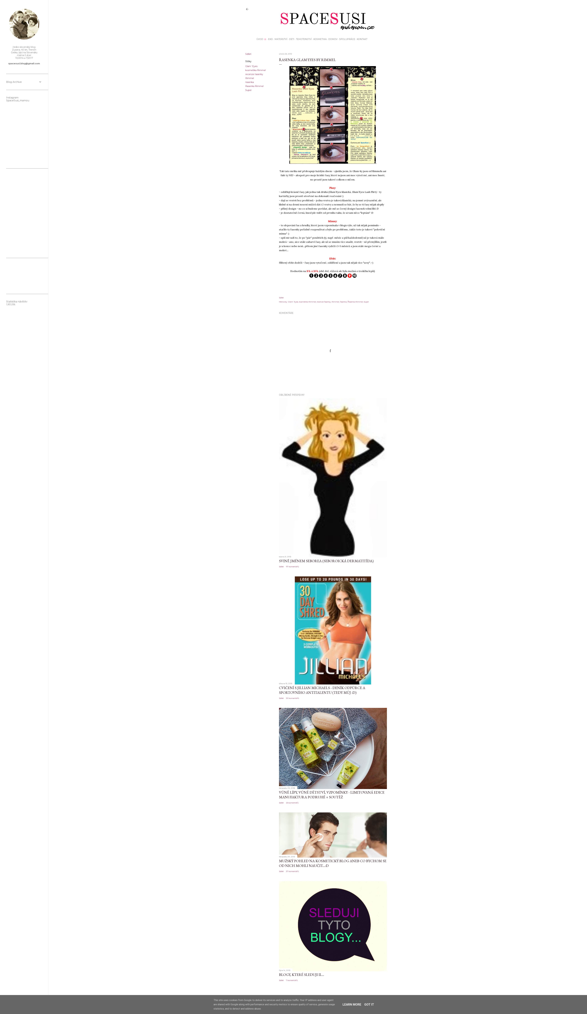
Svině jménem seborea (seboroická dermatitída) (326, 561)
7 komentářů (292, 980)
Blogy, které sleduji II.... (301, 974)
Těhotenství (304, 39)
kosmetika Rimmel (255, 70)
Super (248, 90)
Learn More (352, 1004)
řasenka (249, 82)
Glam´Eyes (251, 66)
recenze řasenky (254, 74)
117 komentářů (292, 566)
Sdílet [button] (248, 54)
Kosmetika (320, 39)
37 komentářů (292, 871)
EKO (270, 39)
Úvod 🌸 (261, 39)
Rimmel (249, 78)
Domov (333, 39)
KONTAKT (362, 39)
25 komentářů (292, 803)
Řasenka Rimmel (254, 86)
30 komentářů (292, 698)
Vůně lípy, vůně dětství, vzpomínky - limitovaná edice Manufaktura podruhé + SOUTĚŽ (331, 794)
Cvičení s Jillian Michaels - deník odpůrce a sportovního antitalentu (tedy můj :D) (322, 690)
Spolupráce (347, 39)
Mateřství (281, 39)
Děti (291, 39)
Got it (369, 1004)
